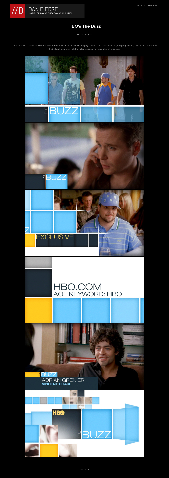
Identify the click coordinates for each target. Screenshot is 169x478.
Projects (141, 5)
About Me (152, 5)
